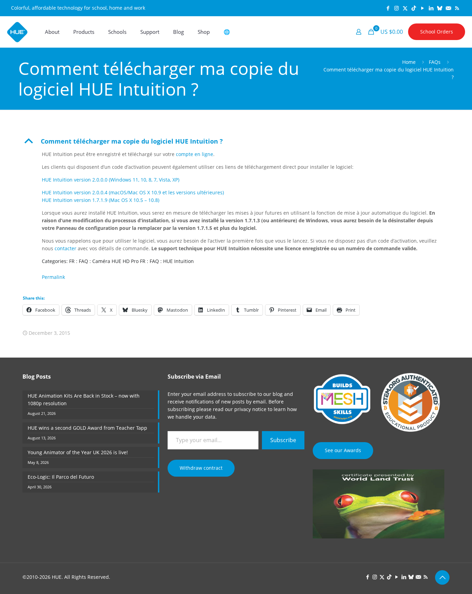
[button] (236, 141)
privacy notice (250, 409)
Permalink (53, 277)
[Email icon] (448, 7)
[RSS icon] (457, 7)
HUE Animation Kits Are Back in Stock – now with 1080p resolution (84, 399)
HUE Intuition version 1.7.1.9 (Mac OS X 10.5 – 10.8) (100, 200)
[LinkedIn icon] (431, 7)
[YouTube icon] (422, 7)
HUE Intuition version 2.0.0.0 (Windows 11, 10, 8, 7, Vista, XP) (110, 179)
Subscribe (283, 440)
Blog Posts (36, 376)
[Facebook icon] (387, 7)
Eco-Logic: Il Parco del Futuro (61, 477)
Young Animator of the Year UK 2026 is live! (78, 452)
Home (409, 62)
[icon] (439, 7)
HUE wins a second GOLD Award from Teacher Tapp (87, 428)
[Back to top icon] (442, 577)
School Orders (436, 31)
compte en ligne (194, 154)
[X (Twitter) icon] (405, 7)
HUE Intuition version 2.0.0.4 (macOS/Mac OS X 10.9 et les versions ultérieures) (133, 192)
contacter (65, 248)
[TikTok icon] (413, 7)
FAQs (435, 62)
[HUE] (17, 31)
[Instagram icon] (396, 7)
